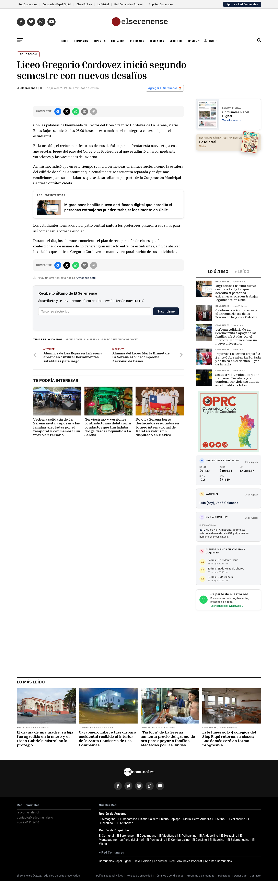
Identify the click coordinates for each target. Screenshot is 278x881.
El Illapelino (217, 840)
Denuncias (240, 875)
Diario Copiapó (171, 819)
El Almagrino (107, 819)
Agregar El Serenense (162, 88)
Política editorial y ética (109, 875)
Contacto (255, 875)
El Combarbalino (179, 840)
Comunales (81, 41)
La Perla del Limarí (132, 840)
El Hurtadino (229, 835)
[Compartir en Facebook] (57, 111)
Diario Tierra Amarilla (197, 819)
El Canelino (200, 840)
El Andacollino (208, 835)
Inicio (64, 41)
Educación (117, 41)
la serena (92, 339)
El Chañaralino (127, 819)
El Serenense (125, 835)
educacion (74, 339)
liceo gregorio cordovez (120, 339)
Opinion (192, 41)
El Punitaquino (156, 840)
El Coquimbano (147, 835)
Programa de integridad (201, 875)
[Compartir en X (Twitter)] (66, 111)
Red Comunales (28, 4)
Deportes (99, 41)
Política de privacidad (139, 875)
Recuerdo (176, 41)
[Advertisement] (228, 180)
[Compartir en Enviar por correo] (84, 111)
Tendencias (157, 41)
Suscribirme (166, 311)
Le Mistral (103, 4)
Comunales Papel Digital (57, 4)
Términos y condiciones (169, 875)
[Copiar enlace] (93, 111)
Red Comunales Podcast (128, 4)
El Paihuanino (188, 835)
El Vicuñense (167, 835)
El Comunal (106, 835)
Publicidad (224, 875)
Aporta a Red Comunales (242, 4)
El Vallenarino (236, 819)
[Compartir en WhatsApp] (75, 111)
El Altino (219, 819)
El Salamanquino (239, 840)
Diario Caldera (149, 819)
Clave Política (84, 4)
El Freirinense (124, 823)
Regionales (137, 41)
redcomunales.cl (28, 812)
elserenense (28, 88)
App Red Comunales (161, 4)
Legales (212, 41)
